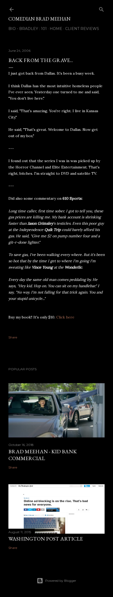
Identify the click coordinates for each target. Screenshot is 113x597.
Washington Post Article (45, 538)
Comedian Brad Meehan (39, 19)
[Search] (101, 8)
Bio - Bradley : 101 (27, 28)
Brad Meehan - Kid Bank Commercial (42, 455)
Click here (65, 317)
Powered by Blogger (60, 581)
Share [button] (12, 337)
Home (56, 28)
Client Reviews (82, 28)
